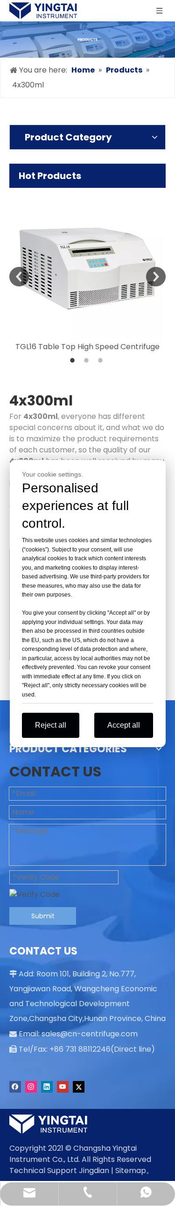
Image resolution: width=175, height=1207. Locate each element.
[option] (87, 270)
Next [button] (156, 276)
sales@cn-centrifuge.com (90, 1033)
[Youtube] (63, 1087)
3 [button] (101, 360)
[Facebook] (15, 1087)
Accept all (123, 725)
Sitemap (130, 1170)
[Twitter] (78, 1087)
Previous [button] (19, 276)
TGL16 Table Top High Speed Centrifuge (87, 346)
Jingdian (94, 1170)
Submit (43, 916)
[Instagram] (31, 1087)
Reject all (50, 725)
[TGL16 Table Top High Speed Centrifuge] (87, 263)
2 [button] (87, 360)
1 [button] (73, 360)
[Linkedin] (47, 1087)
